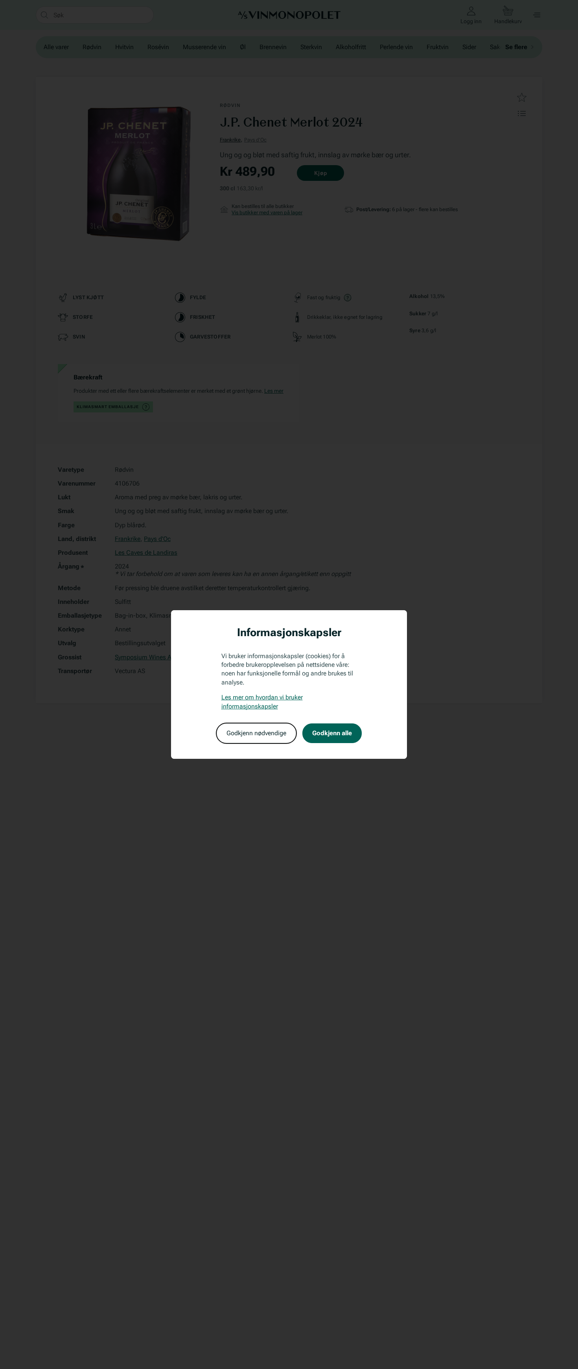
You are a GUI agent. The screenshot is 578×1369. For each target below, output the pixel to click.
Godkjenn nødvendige (256, 733)
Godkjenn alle (332, 733)
